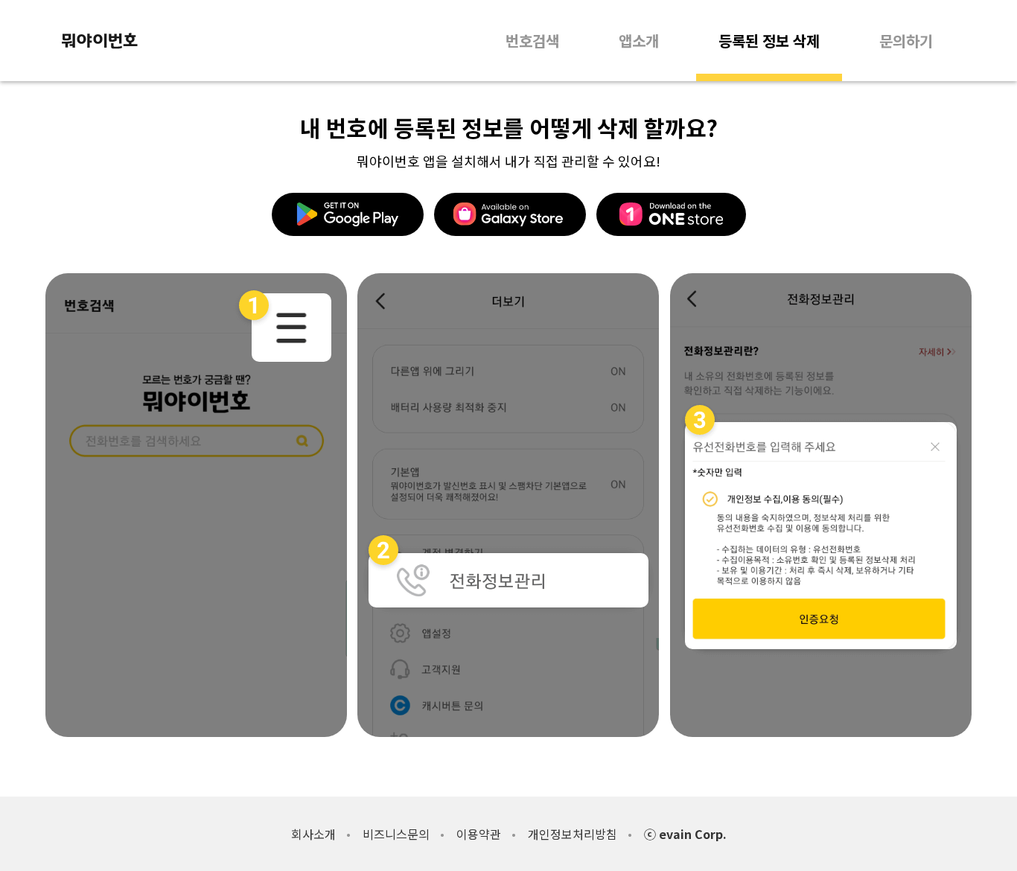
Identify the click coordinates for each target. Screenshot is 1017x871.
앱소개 (639, 40)
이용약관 (478, 834)
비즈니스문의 (396, 834)
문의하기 (906, 40)
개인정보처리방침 (572, 834)
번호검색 (532, 40)
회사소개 (313, 834)
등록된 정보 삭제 (769, 40)
